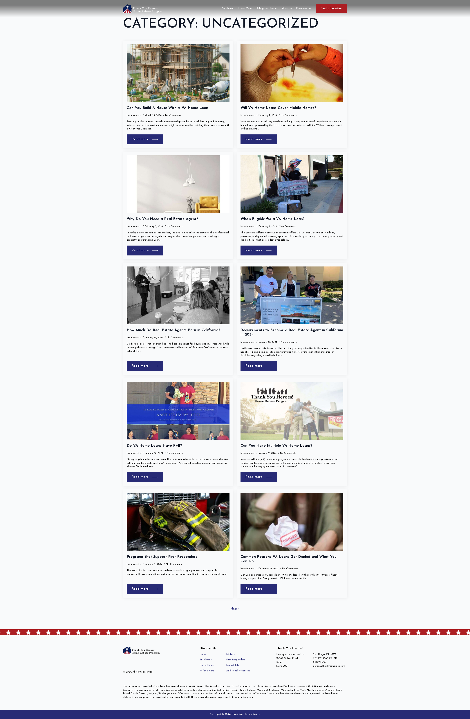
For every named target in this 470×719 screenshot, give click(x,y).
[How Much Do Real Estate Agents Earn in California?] (178, 295)
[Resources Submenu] (310, 9)
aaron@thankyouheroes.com (329, 666)
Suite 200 (282, 666)
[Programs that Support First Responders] (178, 522)
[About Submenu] (291, 9)
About (284, 8)
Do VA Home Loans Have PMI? (154, 446)
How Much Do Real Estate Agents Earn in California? (173, 330)
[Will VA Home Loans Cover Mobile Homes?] (292, 73)
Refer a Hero (207, 671)
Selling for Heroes (266, 8)
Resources (302, 8)
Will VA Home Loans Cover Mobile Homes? (278, 108)
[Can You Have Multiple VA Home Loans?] (292, 411)
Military (230, 654)
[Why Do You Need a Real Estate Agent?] (178, 184)
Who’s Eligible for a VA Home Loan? (273, 219)
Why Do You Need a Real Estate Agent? (162, 219)
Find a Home (207, 665)
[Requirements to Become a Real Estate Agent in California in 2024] (292, 295)
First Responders (235, 660)
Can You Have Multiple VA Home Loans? (276, 446)
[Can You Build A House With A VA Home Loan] (178, 73)
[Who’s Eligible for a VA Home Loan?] (292, 184)
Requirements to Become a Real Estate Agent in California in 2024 (292, 332)
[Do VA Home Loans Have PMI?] (178, 411)
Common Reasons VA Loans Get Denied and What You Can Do (289, 559)
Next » (235, 608)
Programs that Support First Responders (162, 557)
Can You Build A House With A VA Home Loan (167, 108)
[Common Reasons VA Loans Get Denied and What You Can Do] (292, 522)
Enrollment (228, 8)
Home (203, 654)
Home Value (245, 8)
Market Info (233, 665)
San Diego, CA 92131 (324, 654)
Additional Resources (238, 671)
